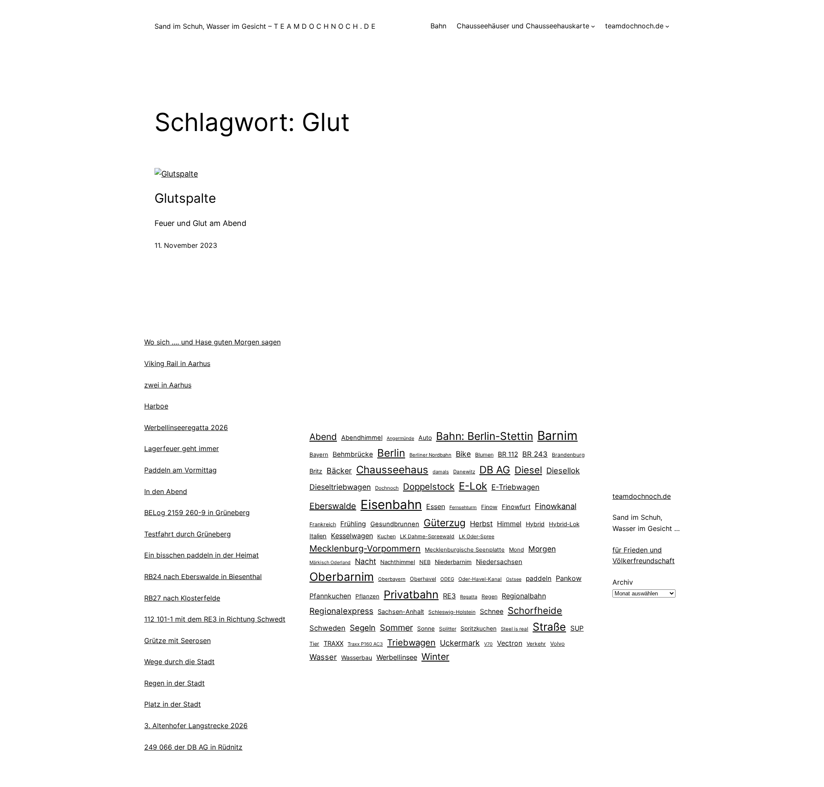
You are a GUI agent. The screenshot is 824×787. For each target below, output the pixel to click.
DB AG (494, 470)
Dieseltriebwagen (340, 486)
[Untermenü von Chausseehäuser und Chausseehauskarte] (593, 26)
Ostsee (513, 579)
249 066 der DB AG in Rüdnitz (193, 747)
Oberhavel (423, 579)
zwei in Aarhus (167, 385)
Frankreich (322, 524)
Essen (435, 506)
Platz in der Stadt (172, 704)
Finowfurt (516, 507)
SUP (577, 628)
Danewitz (464, 472)
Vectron (509, 643)
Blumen (484, 454)
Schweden (327, 628)
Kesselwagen (352, 535)
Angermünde (400, 438)
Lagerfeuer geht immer (181, 448)
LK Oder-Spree (476, 537)
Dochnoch (387, 488)
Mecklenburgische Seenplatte (465, 549)
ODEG (447, 579)
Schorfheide (535, 610)
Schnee (491, 611)
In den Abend (165, 491)
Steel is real (514, 629)
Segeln (363, 628)
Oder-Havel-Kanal (480, 579)
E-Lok (473, 486)
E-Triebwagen (515, 486)
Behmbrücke (353, 454)
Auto (425, 437)
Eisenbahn (391, 504)
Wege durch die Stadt (179, 661)
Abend (323, 436)
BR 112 (508, 454)
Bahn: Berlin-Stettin (484, 436)
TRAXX (333, 643)
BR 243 (535, 454)
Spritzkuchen (478, 628)
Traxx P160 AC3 (365, 644)
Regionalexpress (341, 611)
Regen (489, 596)
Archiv (622, 582)
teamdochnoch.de (641, 496)
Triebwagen (411, 642)
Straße (549, 626)
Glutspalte (185, 198)
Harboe (156, 406)
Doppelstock (428, 486)
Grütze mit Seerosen (177, 640)
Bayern (318, 454)
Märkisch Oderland (330, 562)
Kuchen (386, 536)
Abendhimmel (361, 438)
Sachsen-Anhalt (401, 611)
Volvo (557, 643)
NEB (424, 561)
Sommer (396, 627)
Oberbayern (392, 579)
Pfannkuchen (330, 596)
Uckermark (460, 642)
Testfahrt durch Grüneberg (187, 534)
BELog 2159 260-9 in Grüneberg (197, 512)
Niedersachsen (499, 562)
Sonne (426, 628)
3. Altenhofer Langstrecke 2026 (196, 725)
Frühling (353, 524)
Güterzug (445, 522)
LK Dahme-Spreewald (427, 536)
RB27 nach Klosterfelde (182, 598)
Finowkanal (555, 506)
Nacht (365, 561)
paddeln (538, 578)
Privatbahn (411, 594)
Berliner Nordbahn (430, 455)
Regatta (468, 597)
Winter (435, 656)
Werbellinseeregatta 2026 (186, 427)
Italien (318, 536)
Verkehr (536, 644)
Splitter (447, 629)
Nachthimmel (397, 561)
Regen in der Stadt (174, 683)
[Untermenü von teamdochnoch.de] (667, 26)
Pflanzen (367, 596)
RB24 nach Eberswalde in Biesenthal (203, 576)
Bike (463, 453)
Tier (314, 644)
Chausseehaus (392, 470)
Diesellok (563, 470)
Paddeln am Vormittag (180, 470)
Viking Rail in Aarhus (177, 363)
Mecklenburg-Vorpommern (365, 548)
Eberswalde (332, 506)
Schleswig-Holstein (452, 612)
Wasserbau (356, 657)
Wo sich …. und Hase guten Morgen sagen (212, 342)
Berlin (391, 453)
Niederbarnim (453, 561)
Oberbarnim (341, 576)
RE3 (449, 596)
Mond (516, 549)
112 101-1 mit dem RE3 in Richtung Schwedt (214, 619)
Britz (315, 471)
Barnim (557, 435)
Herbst (481, 523)
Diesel (528, 470)
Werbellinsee (396, 657)
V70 (488, 644)
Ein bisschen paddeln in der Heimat (201, 555)
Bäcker (339, 470)
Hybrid (535, 524)
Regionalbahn (524, 596)
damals (441, 472)
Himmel (509, 523)
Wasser (323, 657)
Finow (489, 506)
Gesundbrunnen (394, 524)
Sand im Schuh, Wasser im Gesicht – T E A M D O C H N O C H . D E (265, 26)
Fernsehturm (463, 507)
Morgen (542, 548)
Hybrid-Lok (564, 524)
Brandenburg (568, 454)
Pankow (569, 578)
